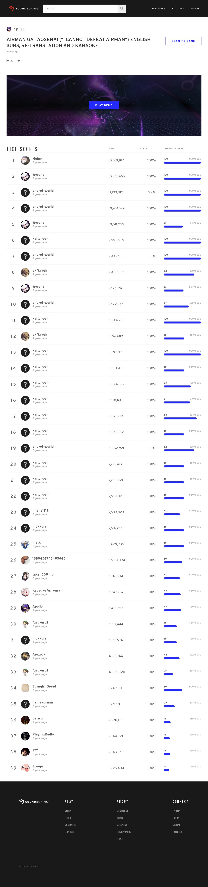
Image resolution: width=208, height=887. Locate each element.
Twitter (176, 811)
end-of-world (43, 191)
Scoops (38, 767)
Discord (176, 825)
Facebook (177, 832)
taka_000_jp (43, 575)
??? (35, 751)
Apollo (20, 29)
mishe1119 (40, 511)
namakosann (42, 703)
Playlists (178, 8)
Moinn (37, 159)
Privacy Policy (124, 832)
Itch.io (68, 818)
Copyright (122, 825)
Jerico (37, 719)
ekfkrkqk (39, 271)
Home (120, 839)
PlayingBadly (43, 735)
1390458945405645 (48, 559)
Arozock (39, 655)
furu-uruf (40, 623)
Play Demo (104, 105)
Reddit (176, 818)
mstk (36, 543)
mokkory (39, 527)
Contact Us (122, 811)
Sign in (195, 8)
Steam (68, 811)
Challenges (158, 8)
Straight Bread (44, 687)
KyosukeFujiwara (46, 591)
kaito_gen (40, 239)
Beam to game (183, 41)
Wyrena (38, 175)
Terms (120, 818)
